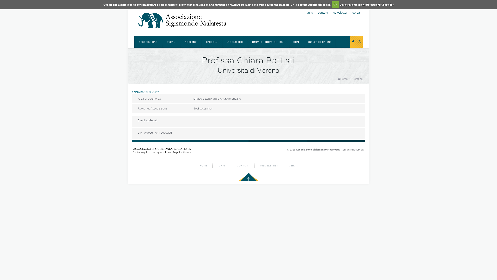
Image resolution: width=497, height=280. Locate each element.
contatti (323, 12)
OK (335, 4)
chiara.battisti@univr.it (145, 92)
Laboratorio (235, 41)
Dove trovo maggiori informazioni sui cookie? (367, 4)
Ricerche (191, 41)
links (310, 12)
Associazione (148, 41)
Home (344, 78)
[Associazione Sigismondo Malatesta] (182, 20)
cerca (356, 12)
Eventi (171, 41)
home (203, 165)
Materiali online (319, 41)
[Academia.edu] (359, 42)
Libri (296, 41)
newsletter (340, 12)
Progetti (212, 41)
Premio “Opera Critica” (268, 41)
